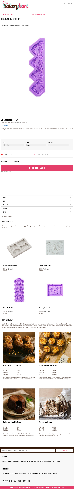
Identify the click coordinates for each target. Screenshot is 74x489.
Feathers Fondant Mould (44, 265)
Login (64, 3)
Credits (55, 474)
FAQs (11, 474)
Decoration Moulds (16, 25)
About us (5, 461)
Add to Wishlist (9, 154)
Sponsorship (16, 461)
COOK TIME (5, 372)
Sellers (10, 461)
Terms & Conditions (32, 474)
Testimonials (6, 474)
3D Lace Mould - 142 (8, 308)
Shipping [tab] (5, 208)
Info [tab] (4, 201)
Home (7, 25)
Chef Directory (35, 461)
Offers (41, 461)
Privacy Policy (22, 474)
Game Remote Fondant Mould (10, 265)
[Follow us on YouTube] (29, 481)
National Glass (18, 122)
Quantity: (50, 142)
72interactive (10, 269)
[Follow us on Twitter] (15, 481)
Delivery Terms (9, 14)
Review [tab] (4, 212)
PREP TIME (5, 370)
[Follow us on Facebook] (11, 481)
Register (70, 3)
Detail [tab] (4, 197)
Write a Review (5, 125)
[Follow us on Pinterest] (20, 481)
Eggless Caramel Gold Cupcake (48, 365)
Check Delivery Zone (43, 154)
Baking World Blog (49, 461)
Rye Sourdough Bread (45, 422)
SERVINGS (5, 374)
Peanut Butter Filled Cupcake (12, 365)
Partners (23, 461)
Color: (27, 142)
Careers (58, 461)
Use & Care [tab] (5, 205)
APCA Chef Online (48, 474)
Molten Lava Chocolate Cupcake (12, 422)
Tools (11, 25)
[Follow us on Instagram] (24, 481)
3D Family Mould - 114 (44, 308)
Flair (26, 122)
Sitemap (41, 474)
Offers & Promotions (40, 14)
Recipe (28, 461)
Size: (4, 142)
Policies (16, 474)
